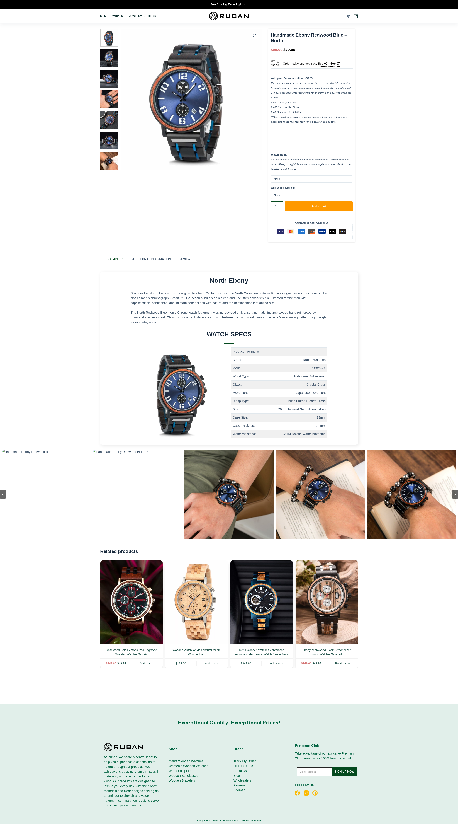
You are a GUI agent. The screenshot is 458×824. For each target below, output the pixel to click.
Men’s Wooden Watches (186, 761)
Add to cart (318, 206)
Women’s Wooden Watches (188, 766)
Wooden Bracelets (182, 780)
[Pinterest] (315, 793)
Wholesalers (242, 780)
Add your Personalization (292, 78)
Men (103, 16)
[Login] (348, 16)
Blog (152, 16)
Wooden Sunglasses (183, 775)
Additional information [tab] (151, 259)
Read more (342, 663)
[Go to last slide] (3, 494)
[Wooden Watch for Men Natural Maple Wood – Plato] (196, 602)
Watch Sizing (279, 154)
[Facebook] (297, 793)
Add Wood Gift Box (283, 187)
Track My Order (244, 761)
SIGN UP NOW (344, 771)
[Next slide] (455, 494)
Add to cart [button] (147, 663)
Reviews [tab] (185, 259)
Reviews (239, 785)
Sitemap (239, 790)
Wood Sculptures (181, 771)
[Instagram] (306, 793)
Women (117, 16)
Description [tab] (114, 259)
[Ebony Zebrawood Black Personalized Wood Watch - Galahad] (326, 602)
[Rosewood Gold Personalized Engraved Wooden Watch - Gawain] (131, 602)
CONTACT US (243, 766)
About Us (240, 771)
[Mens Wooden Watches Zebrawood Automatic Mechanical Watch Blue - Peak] (261, 602)
